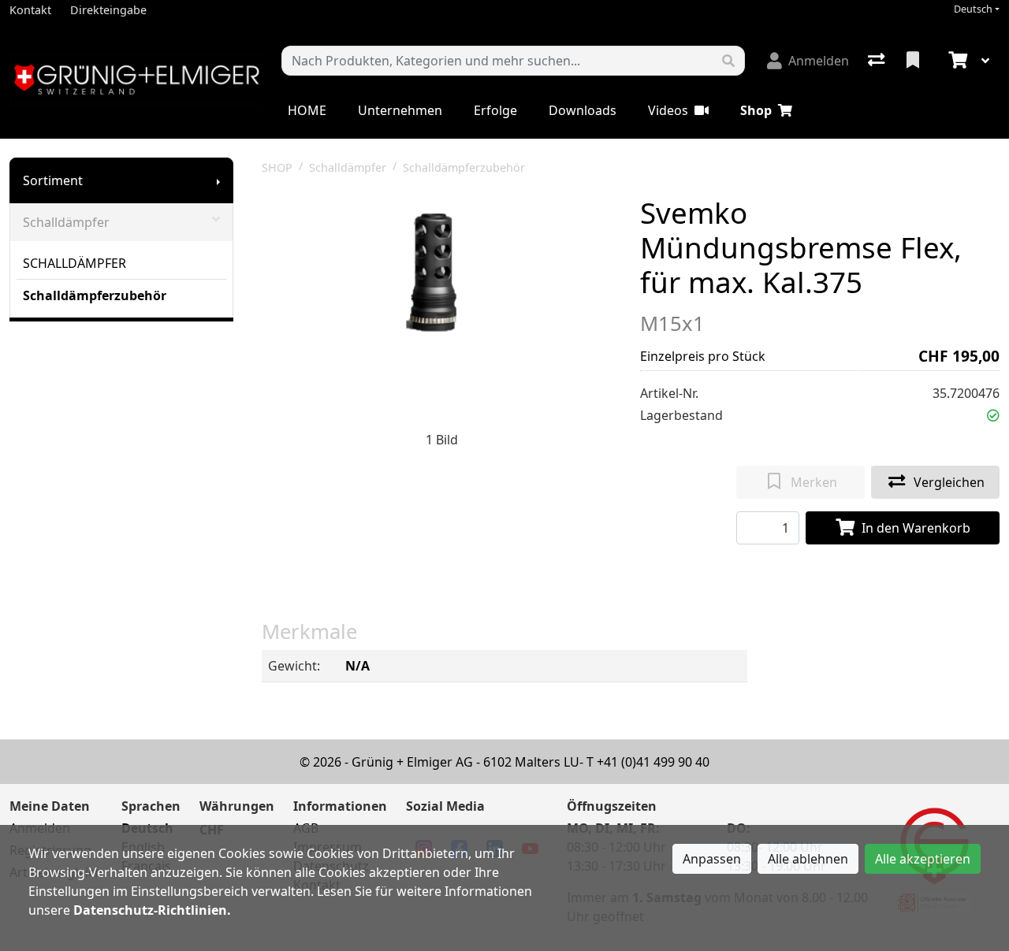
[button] (993, 415)
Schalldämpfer (66, 222)
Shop (756, 110)
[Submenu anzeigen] (218, 180)
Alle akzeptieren (922, 858)
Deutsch (973, 9)
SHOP (277, 167)
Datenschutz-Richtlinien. (152, 910)
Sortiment (53, 180)
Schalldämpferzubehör (94, 295)
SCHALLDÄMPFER (74, 263)
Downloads (582, 110)
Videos (668, 110)
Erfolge (495, 110)
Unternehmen (400, 110)
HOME (307, 110)
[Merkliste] (914, 60)
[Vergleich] (877, 60)
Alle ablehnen (808, 858)
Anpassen (712, 858)
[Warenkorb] (956, 61)
